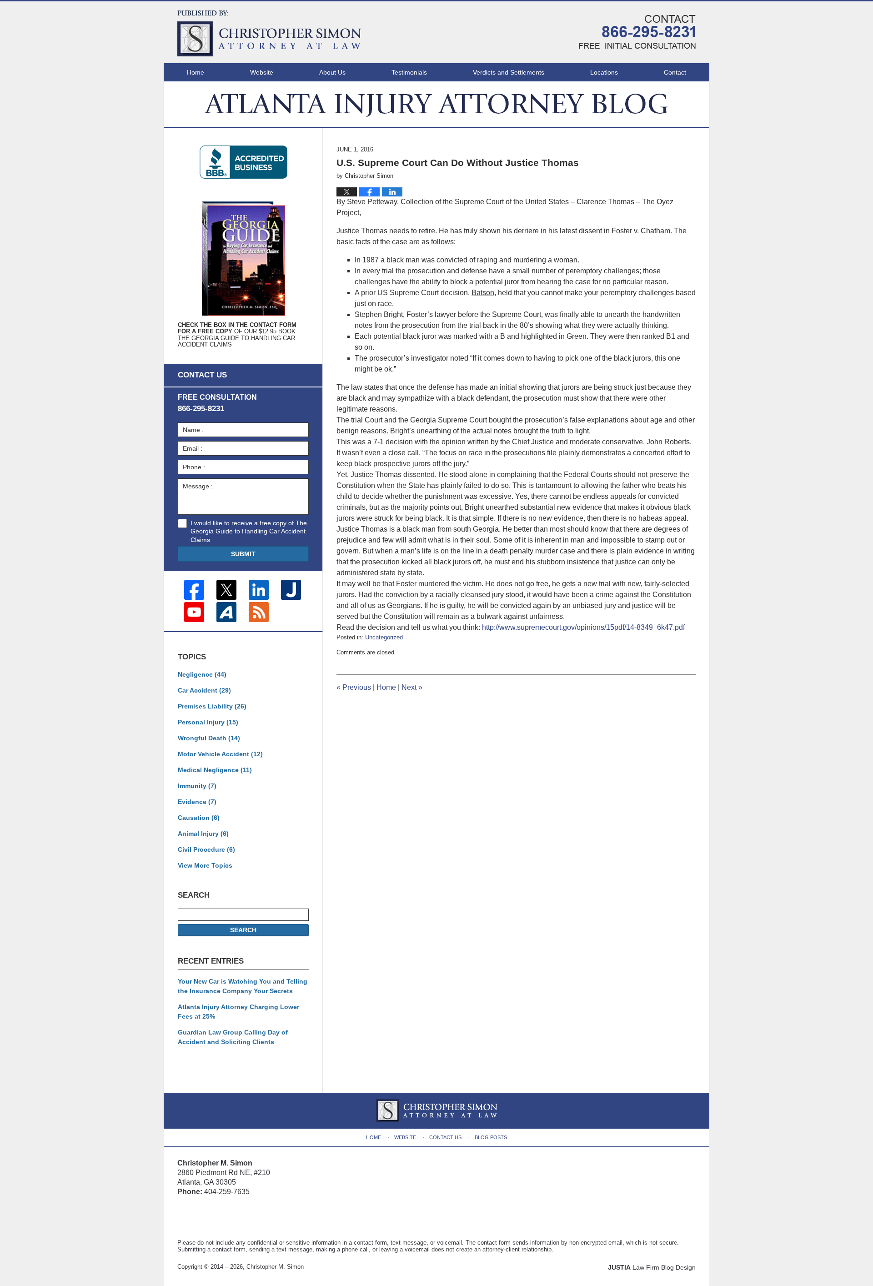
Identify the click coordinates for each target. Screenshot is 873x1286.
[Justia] (291, 590)
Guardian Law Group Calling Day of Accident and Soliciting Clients (233, 1037)
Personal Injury (208, 722)
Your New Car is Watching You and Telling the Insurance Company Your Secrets (242, 986)
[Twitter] (226, 590)
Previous (353, 687)
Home (195, 72)
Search (243, 930)
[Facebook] (194, 590)
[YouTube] (194, 612)
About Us (332, 72)
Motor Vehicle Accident (220, 754)
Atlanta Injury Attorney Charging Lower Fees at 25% (238, 1011)
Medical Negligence (215, 770)
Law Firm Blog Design (652, 1267)
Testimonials (409, 72)
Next (411, 687)
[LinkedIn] (259, 590)
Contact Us (445, 1137)
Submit (243, 554)
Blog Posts (491, 1137)
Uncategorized (384, 637)
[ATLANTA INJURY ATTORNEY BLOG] (436, 104)
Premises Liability (212, 706)
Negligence (202, 674)
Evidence (197, 801)
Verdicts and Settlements (508, 72)
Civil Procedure (206, 849)
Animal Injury (203, 833)
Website (261, 72)
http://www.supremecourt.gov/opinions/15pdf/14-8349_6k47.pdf (583, 627)
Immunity (197, 785)
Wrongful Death (209, 738)
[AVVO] (226, 612)
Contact (675, 72)
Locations (604, 72)
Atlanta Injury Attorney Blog (269, 33)
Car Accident (204, 690)
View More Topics (205, 865)
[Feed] (259, 612)
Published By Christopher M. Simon (637, 32)
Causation (199, 817)
